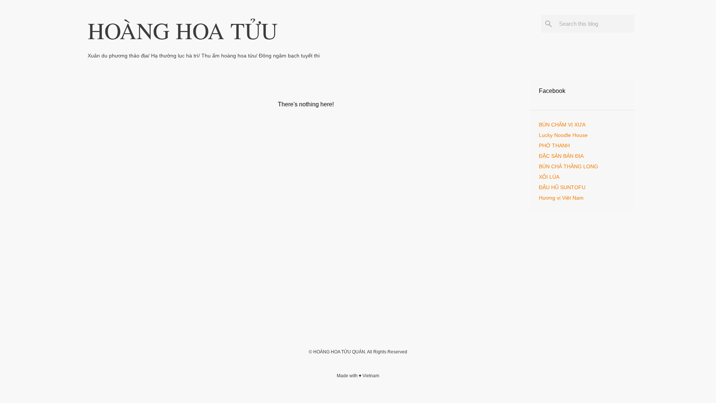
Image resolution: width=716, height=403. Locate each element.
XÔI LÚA (549, 177)
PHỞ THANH (554, 146)
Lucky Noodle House (563, 135)
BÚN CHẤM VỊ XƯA (562, 125)
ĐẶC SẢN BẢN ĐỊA (561, 156)
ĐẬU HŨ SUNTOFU (562, 187)
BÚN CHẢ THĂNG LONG (568, 166)
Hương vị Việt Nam (561, 198)
